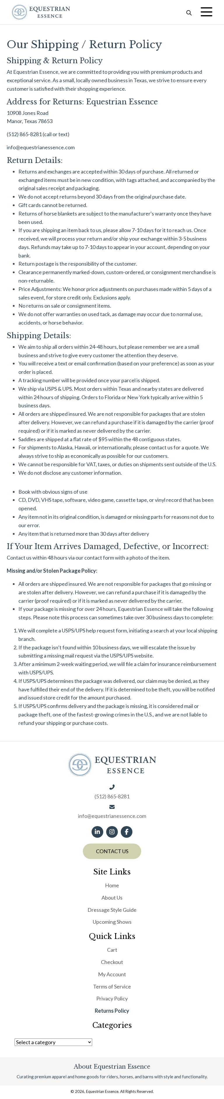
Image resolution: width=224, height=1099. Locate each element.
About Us (112, 897)
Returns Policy (112, 1010)
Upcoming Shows (112, 922)
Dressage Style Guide (112, 909)
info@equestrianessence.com (41, 147)
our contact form (95, 557)
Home (112, 885)
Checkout (112, 962)
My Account (112, 974)
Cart (112, 949)
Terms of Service (112, 986)
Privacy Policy (112, 998)
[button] (206, 12)
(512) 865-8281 (24, 134)
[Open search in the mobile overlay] (189, 12)
